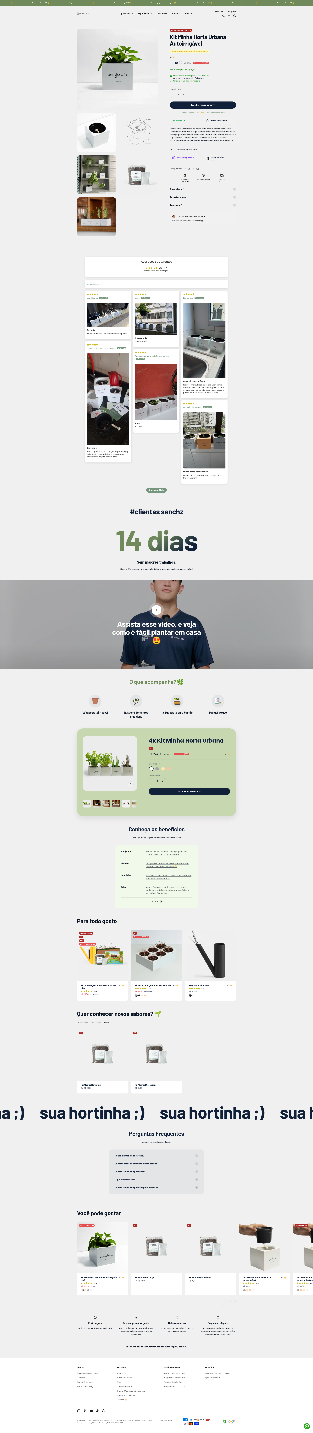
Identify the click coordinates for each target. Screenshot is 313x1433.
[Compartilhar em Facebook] (185, 169)
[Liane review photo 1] (156, 319)
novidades (162, 13)
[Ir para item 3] (106, 804)
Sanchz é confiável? (126, 1395)
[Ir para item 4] (116, 804)
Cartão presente (125, 1386)
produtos (125, 13)
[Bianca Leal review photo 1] (204, 340)
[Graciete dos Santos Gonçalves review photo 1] (108, 399)
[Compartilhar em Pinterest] (193, 169)
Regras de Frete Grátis (174, 1377)
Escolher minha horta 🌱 (203, 105)
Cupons (232, 11)
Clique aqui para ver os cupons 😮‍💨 (84, 3)
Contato (81, 1377)
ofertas (176, 13)
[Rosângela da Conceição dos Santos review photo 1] (156, 392)
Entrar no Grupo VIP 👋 (43, 3)
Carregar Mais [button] (156, 490)
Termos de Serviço (85, 1386)
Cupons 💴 (122, 1399)
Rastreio (219, 11)
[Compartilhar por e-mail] (198, 169)
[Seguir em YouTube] (91, 1410)
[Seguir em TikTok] (97, 1410)
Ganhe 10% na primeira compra (131, 1391)
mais (186, 13)
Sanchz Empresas (85, 1382)
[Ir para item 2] (97, 804)
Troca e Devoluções (173, 1382)
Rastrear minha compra (175, 1386)
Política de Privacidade (87, 1373)
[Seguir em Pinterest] (85, 1410)
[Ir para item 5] (126, 804)
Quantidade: (175, 89)
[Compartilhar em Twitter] (189, 169)
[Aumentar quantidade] (183, 95)
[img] (92, 294)
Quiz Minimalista (212, 1377)
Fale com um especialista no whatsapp (187, 220)
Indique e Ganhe (124, 1377)
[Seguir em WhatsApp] (103, 1410)
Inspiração (121, 1373)
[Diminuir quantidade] (173, 95)
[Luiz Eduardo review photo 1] (108, 315)
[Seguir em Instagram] (78, 1410)
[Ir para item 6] (136, 804)
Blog (119, 1382)
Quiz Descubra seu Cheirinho (218, 1373)
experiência (144, 13)
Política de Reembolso (174, 1373)
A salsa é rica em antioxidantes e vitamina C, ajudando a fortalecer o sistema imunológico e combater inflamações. (167, 890)
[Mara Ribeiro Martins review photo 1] (204, 440)
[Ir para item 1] (87, 804)
